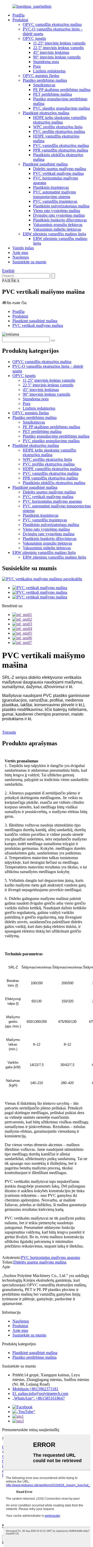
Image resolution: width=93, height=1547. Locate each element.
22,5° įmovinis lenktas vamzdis (58, 48)
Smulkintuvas (44, 85)
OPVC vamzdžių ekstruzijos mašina (52, 24)
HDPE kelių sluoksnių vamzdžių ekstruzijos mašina (60, 119)
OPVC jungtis (34, 38)
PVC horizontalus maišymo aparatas (52, 501)
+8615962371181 (35, 1389)
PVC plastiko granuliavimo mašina (61, 108)
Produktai (20, 20)
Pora (37, 66)
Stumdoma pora (46, 61)
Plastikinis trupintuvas (51, 187)
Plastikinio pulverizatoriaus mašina (61, 206)
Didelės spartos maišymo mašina (59, 169)
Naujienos (20, 257)
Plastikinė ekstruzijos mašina (46, 113)
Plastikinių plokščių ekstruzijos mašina (54, 482)
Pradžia (18, 15)
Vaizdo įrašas (23, 248)
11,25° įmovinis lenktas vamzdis (59, 43)
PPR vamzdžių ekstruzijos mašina (60, 150)
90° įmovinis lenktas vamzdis (57, 57)
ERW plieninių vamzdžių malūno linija (54, 234)
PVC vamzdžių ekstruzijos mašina (61, 145)
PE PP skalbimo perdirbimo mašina (61, 89)
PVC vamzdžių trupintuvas (55, 201)
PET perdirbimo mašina (52, 94)
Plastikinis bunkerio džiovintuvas (60, 220)
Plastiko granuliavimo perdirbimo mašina (56, 436)
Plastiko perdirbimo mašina (45, 80)
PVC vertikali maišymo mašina (58, 173)
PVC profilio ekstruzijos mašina (59, 131)
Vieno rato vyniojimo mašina (56, 210)
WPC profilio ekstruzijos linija (57, 127)
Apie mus (20, 252)
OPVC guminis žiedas (41, 75)
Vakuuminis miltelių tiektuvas (57, 229)
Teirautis (9, 732)
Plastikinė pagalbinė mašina (45, 164)
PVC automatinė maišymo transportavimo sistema (54, 194)
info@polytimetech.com (40, 1393)
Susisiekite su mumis (29, 262)
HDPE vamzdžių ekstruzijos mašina (52, 469)
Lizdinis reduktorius (49, 71)
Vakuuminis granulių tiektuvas (57, 224)
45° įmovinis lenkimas (51, 52)
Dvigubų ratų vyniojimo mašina (59, 215)
